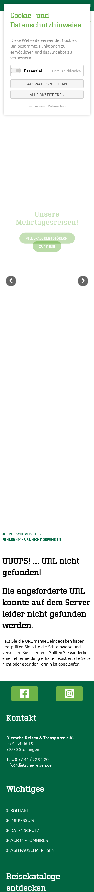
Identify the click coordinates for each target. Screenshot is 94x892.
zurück (11, 281)
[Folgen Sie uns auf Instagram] (69, 693)
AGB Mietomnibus (29, 840)
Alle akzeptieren (47, 94)
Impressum (22, 820)
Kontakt (19, 810)
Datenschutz (24, 830)
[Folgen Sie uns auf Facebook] (24, 693)
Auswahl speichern (47, 83)
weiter (83, 281)
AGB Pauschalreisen (32, 850)
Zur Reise (47, 246)
